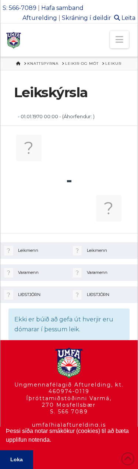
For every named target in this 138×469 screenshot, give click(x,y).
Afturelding (39, 17)
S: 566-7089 (19, 7)
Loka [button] (16, 459)
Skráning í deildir (86, 17)
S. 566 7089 (69, 411)
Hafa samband (62, 7)
